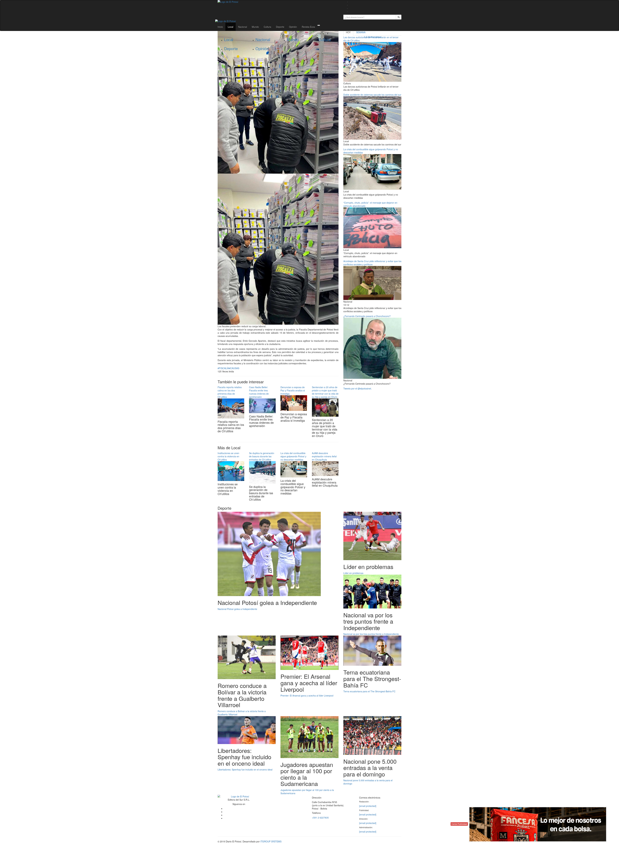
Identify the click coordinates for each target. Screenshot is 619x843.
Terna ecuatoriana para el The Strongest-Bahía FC (369, 691)
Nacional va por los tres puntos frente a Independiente (371, 634)
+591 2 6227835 (320, 817)
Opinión (293, 26)
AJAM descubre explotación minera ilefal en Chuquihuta (324, 456)
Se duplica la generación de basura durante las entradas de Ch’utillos (261, 456)
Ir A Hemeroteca (372, 37)
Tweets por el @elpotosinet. (357, 388)
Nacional (242, 26)
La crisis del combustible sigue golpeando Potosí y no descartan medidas (293, 456)
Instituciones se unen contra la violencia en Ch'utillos (228, 456)
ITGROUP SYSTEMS (270, 841)
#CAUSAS (234, 368)
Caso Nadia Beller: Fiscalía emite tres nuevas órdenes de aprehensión (259, 392)
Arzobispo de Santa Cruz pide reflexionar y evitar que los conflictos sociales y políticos (372, 263)
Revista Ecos (308, 26)
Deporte (280, 26)
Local (230, 26)
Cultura (267, 26)
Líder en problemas (353, 573)
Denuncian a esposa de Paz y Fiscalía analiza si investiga (292, 390)
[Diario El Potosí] (278, 1)
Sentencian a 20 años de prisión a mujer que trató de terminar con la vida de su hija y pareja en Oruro (325, 392)
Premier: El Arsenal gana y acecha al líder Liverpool (306, 695)
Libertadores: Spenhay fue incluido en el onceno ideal (245, 769)
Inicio (220, 26)
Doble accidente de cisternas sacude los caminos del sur (372, 94)
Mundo (255, 26)
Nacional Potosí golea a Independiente (237, 609)
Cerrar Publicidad (459, 824)
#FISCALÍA (223, 368)
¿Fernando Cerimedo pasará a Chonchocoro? (367, 316)
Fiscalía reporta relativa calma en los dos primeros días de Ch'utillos (230, 392)
